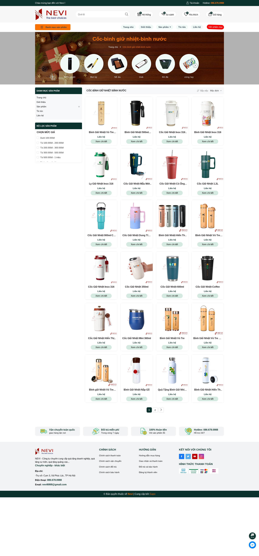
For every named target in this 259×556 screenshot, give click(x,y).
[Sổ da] (117, 66)
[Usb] (141, 66)
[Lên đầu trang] (253, 527)
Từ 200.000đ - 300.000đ (52, 147)
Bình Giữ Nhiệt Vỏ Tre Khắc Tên (101, 132)
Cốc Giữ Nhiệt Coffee (208, 287)
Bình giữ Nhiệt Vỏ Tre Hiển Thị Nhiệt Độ (101, 389)
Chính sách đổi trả (107, 467)
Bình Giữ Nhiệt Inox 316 (207, 132)
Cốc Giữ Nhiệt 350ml (136, 287)
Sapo (152, 494)
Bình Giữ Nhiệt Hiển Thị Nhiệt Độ (207, 389)
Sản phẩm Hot (215, 27)
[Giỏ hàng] (215, 14)
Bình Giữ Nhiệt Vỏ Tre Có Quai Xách (207, 338)
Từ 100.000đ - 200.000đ (52, 143)
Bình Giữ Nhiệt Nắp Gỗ (137, 389)
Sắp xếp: (204, 90)
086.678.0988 (54, 480)
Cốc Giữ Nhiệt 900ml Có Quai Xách (101, 235)
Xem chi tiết (101, 141)
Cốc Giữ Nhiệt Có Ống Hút (172, 183)
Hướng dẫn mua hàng (149, 455)
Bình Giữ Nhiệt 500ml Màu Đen (137, 132)
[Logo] (50, 14)
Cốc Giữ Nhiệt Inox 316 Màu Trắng (172, 132)
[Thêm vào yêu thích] (106, 113)
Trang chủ (128, 27)
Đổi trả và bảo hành (148, 467)
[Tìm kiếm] (126, 14)
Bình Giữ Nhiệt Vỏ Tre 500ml (207, 235)
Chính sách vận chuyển (110, 461)
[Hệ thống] (144, 14)
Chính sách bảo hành (109, 472)
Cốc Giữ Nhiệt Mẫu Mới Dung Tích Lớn (137, 183)
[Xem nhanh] (95, 113)
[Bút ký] (93, 66)
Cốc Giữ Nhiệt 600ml (172, 287)
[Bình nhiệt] (70, 66)
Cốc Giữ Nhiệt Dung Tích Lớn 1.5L (136, 235)
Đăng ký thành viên (148, 472)
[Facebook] (181, 456)
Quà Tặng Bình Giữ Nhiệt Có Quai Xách (172, 389)
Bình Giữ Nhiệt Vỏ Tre (172, 338)
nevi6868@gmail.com (54, 484)
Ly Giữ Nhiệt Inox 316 (101, 183)
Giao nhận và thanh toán (150, 461)
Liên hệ (197, 27)
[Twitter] (188, 456)
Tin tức (182, 27)
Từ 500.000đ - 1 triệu (50, 157)
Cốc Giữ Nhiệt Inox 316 (101, 287)
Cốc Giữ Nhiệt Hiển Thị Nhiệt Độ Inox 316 (101, 338)
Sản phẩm (163, 27)
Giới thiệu (146, 27)
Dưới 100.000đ (47, 138)
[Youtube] (194, 456)
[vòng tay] (189, 66)
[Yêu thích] (191, 14)
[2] (161, 410)
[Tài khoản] (192, 3)
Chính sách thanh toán (110, 455)
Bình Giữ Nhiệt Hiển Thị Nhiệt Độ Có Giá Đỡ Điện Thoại (172, 235)
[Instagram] (201, 456)
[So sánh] (167, 14)
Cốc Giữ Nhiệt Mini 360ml (136, 338)
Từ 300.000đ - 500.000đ (52, 152)
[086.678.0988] (213, 3)
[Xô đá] (165, 66)
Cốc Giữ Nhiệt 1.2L (207, 183)
